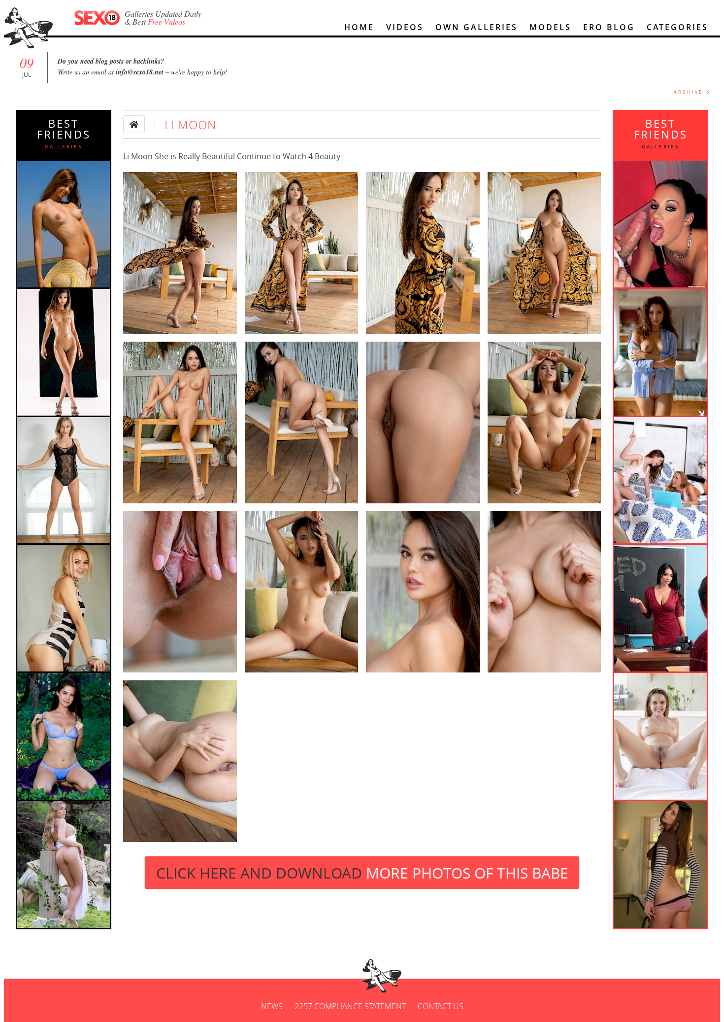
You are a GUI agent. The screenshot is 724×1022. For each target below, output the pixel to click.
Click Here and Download (362, 873)
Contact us (440, 1006)
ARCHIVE (688, 92)
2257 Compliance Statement (350, 1006)
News (272, 1006)
